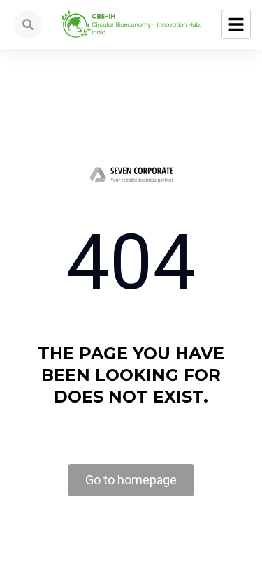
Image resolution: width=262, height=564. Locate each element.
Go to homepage (131, 479)
